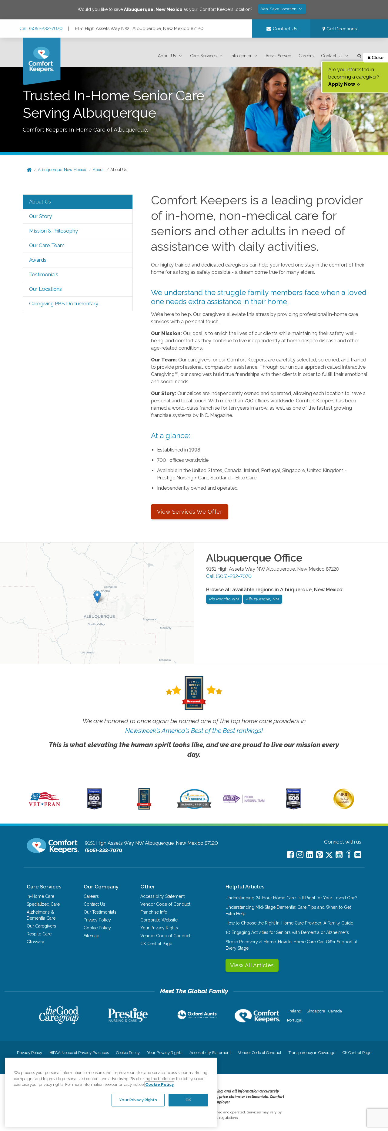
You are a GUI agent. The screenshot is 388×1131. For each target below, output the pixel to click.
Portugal (295, 1020)
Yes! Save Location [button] (279, 9)
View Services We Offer (189, 511)
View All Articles (252, 965)
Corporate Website (159, 920)
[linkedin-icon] (309, 854)
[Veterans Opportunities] (44, 808)
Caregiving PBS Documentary (63, 303)
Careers (306, 55)
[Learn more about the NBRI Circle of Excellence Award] (343, 807)
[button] (170, 56)
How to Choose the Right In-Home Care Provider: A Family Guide (289, 923)
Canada (335, 1011)
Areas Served (278, 55)
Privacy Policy (97, 920)
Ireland (295, 1011)
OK (188, 1099)
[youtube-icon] (339, 854)
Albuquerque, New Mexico (62, 169)
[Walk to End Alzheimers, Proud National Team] (244, 802)
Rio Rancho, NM (224, 599)
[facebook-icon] (290, 854)
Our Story (40, 216)
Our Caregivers (41, 926)
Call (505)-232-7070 (40, 28)
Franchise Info (153, 912)
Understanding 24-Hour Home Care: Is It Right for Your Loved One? (291, 897)
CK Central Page (156, 943)
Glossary (35, 941)
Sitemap (91, 935)
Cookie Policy (97, 927)
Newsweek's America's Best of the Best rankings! (194, 730)
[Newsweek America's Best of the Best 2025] (144, 808)
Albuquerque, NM (262, 599)
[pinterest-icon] (319, 854)
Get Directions (341, 29)
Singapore (315, 1011)
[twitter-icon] (329, 855)
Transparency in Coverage (312, 1052)
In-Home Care (40, 896)
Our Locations (45, 289)
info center (241, 55)
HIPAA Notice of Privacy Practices (79, 1052)
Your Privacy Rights (159, 927)
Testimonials (43, 274)
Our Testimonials (100, 912)
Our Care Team (47, 245)
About (98, 169)
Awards (37, 260)
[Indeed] (348, 855)
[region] (111, 1092)
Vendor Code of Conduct (165, 904)
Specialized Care (43, 904)
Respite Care (39, 933)
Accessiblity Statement (162, 896)
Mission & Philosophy (53, 231)
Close (377, 57)
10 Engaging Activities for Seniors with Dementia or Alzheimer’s (287, 932)
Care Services (203, 55)
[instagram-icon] (299, 854)
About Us (167, 55)
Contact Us (332, 55)
